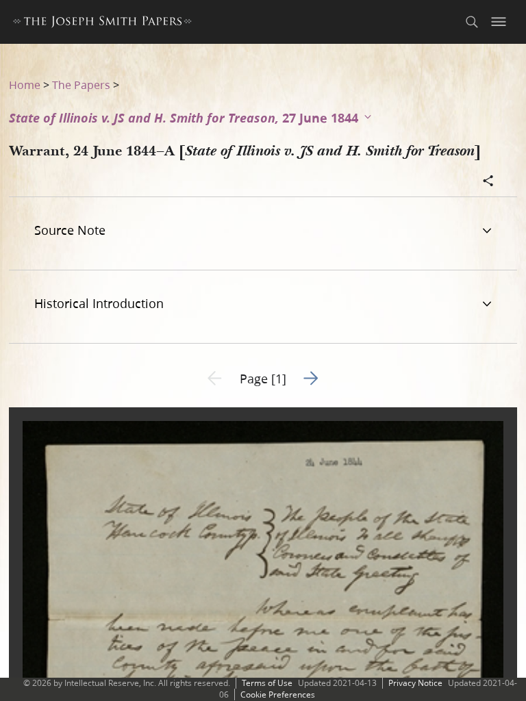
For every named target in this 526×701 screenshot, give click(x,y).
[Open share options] (488, 182)
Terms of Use (267, 683)
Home (24, 84)
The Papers (81, 84)
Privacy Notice (415, 683)
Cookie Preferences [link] (277, 694)
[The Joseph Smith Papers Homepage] (102, 23)
